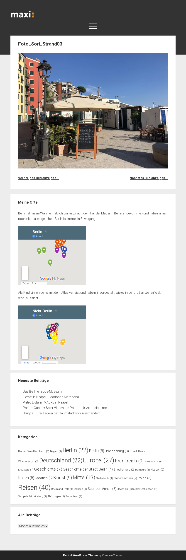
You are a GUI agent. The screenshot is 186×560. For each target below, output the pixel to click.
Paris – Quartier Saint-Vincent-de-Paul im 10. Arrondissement (66, 408)
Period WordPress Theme (80, 555)
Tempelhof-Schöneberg (32, 496)
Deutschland (60, 460)
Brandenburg (117, 451)
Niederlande (104, 478)
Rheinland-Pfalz (62, 489)
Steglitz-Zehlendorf (144, 489)
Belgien (56, 451)
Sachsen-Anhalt (102, 489)
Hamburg (142, 469)
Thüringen (56, 496)
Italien (26, 478)
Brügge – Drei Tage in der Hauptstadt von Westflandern (62, 413)
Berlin (75, 450)
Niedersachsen (125, 478)
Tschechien (74, 496)
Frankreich (129, 461)
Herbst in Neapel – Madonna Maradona (51, 397)
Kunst (62, 477)
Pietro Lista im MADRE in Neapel (45, 402)
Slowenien (124, 489)
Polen (144, 478)
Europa (98, 460)
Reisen (34, 487)
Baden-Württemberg (33, 451)
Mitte (84, 477)
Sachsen (80, 489)
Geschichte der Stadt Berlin (88, 469)
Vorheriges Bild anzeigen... (38, 178)
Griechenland (124, 469)
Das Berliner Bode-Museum (42, 391)
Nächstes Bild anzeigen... (149, 178)
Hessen (157, 469)
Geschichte (48, 469)
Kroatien (44, 478)
